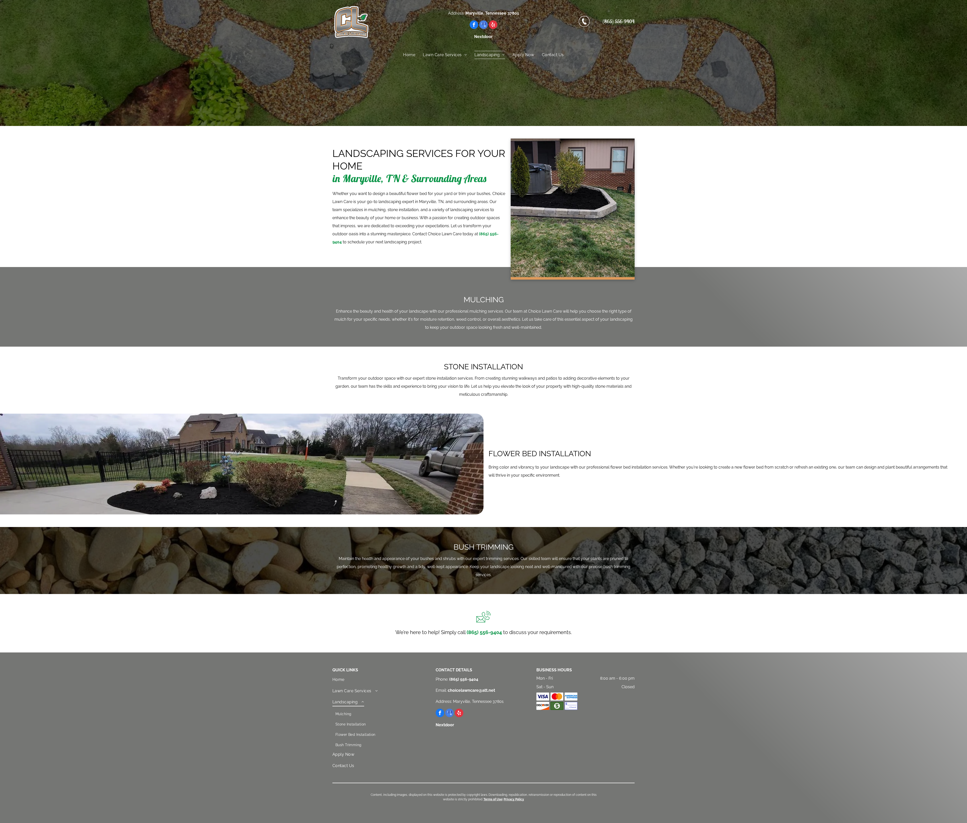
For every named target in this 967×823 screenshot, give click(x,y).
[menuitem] (409, 55)
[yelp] (493, 25)
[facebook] (474, 25)
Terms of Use (493, 799)
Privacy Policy (514, 799)
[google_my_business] (483, 25)
